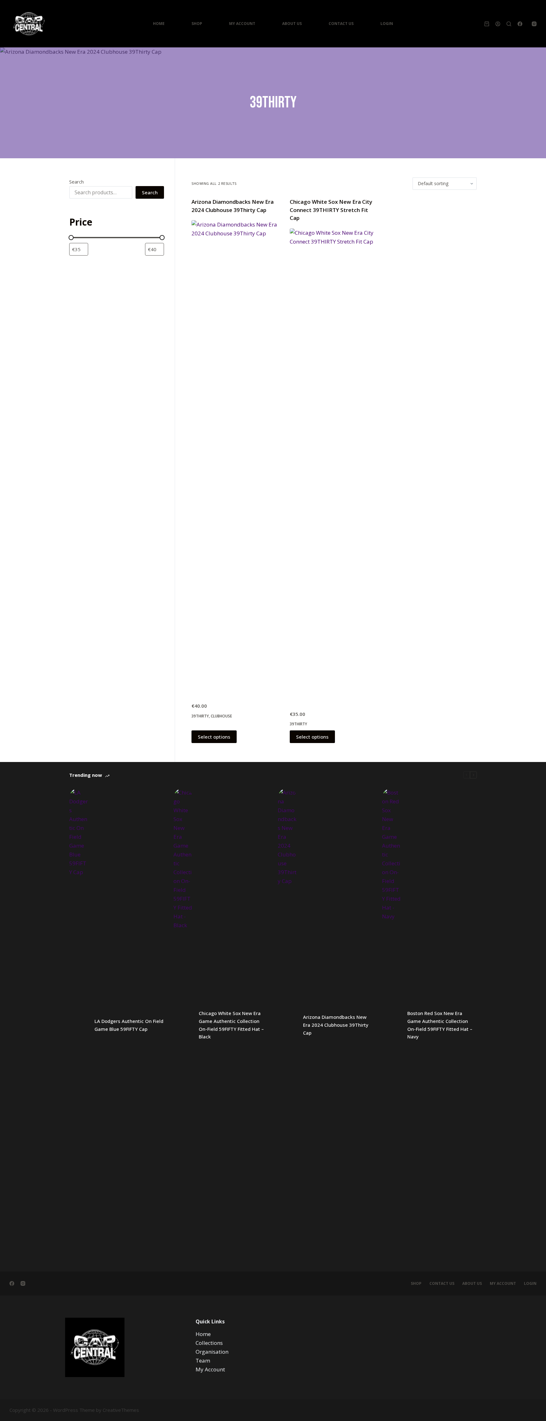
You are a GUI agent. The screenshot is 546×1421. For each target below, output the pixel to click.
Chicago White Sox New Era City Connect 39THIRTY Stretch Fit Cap (331, 209)
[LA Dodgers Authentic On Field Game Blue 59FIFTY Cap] (78, 1025)
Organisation (212, 1351)
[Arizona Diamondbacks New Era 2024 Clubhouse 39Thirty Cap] (235, 457)
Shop (196, 23)
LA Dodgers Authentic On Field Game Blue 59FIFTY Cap (128, 1025)
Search (76, 181)
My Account (242, 23)
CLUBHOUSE (221, 716)
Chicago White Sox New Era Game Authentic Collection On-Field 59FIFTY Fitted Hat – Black (231, 1025)
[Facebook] (520, 23)
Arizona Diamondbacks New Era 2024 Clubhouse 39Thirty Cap (335, 1025)
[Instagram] (534, 23)
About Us (292, 23)
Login (386, 23)
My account (503, 1283)
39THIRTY (200, 716)
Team (203, 1360)
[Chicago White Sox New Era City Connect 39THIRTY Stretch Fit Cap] (334, 465)
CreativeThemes (121, 1410)
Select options (214, 737)
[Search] (509, 23)
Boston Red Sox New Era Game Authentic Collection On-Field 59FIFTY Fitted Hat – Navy (439, 1025)
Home (159, 23)
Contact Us (341, 23)
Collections (209, 1342)
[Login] (497, 23)
